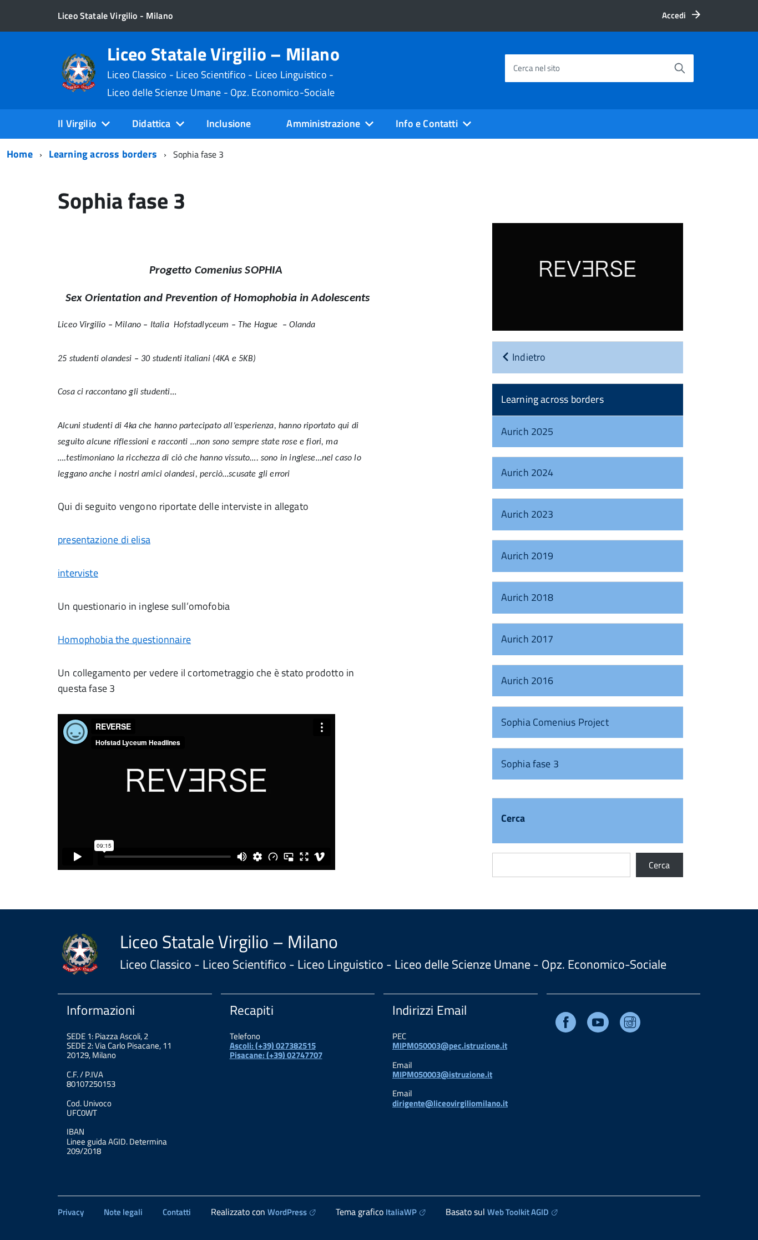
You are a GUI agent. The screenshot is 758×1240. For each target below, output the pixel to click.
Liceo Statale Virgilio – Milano (223, 71)
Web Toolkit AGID (518, 1212)
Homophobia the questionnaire (124, 639)
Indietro (528, 357)
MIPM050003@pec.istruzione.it (449, 1045)
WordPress (287, 1212)
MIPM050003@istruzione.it (442, 1074)
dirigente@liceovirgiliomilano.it (450, 1103)
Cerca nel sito (536, 68)
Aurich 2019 (527, 555)
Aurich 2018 (527, 597)
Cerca (513, 819)
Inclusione (228, 123)
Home (20, 153)
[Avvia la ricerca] (680, 68)
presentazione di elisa (104, 539)
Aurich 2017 (527, 638)
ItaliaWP (401, 1212)
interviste (78, 572)
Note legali (123, 1212)
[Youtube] (598, 1024)
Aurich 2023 (527, 514)
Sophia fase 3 (530, 763)
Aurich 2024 (527, 472)
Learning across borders (103, 153)
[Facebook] (565, 1024)
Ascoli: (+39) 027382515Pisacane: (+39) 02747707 (276, 1050)
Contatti (177, 1212)
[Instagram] (630, 1024)
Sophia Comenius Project (555, 722)
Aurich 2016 (527, 680)
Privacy (71, 1212)
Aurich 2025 (527, 431)
